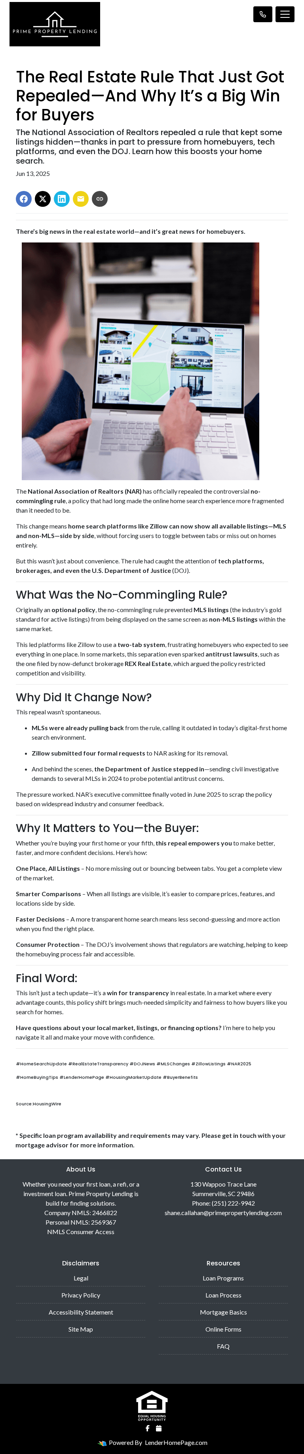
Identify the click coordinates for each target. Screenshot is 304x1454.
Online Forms (223, 1329)
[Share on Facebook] (24, 199)
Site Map (80, 1329)
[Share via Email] (81, 199)
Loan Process (223, 1295)
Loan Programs (223, 1278)
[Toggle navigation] (285, 14)
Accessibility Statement (81, 1312)
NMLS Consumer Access (80, 1231)
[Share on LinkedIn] (62, 199)
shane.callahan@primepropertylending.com (223, 1212)
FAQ (223, 1346)
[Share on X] (43, 199)
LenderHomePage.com (176, 1442)
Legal (81, 1278)
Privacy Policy (80, 1295)
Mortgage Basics (223, 1312)
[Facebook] (148, 1428)
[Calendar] (159, 1428)
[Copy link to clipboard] (100, 199)
